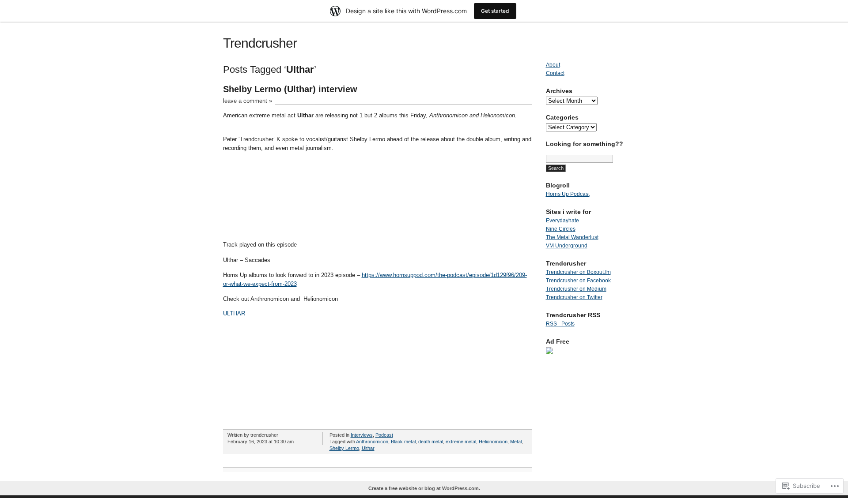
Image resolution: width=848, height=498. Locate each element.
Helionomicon (493, 441)
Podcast (384, 435)
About (553, 65)
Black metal (403, 441)
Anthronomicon (372, 441)
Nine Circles (560, 229)
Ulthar (368, 448)
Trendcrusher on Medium (576, 289)
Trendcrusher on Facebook (578, 280)
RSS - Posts (560, 324)
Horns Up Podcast (568, 194)
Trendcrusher (260, 43)
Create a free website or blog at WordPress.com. (424, 488)
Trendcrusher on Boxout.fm (578, 272)
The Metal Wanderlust (572, 237)
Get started (495, 10)
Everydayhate (562, 220)
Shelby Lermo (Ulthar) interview (290, 89)
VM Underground (566, 246)
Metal (516, 441)
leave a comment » (247, 100)
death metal (430, 441)
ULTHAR (234, 313)
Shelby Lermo (344, 448)
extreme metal (461, 441)
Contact (555, 73)
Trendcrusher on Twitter (574, 297)
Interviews (362, 435)
